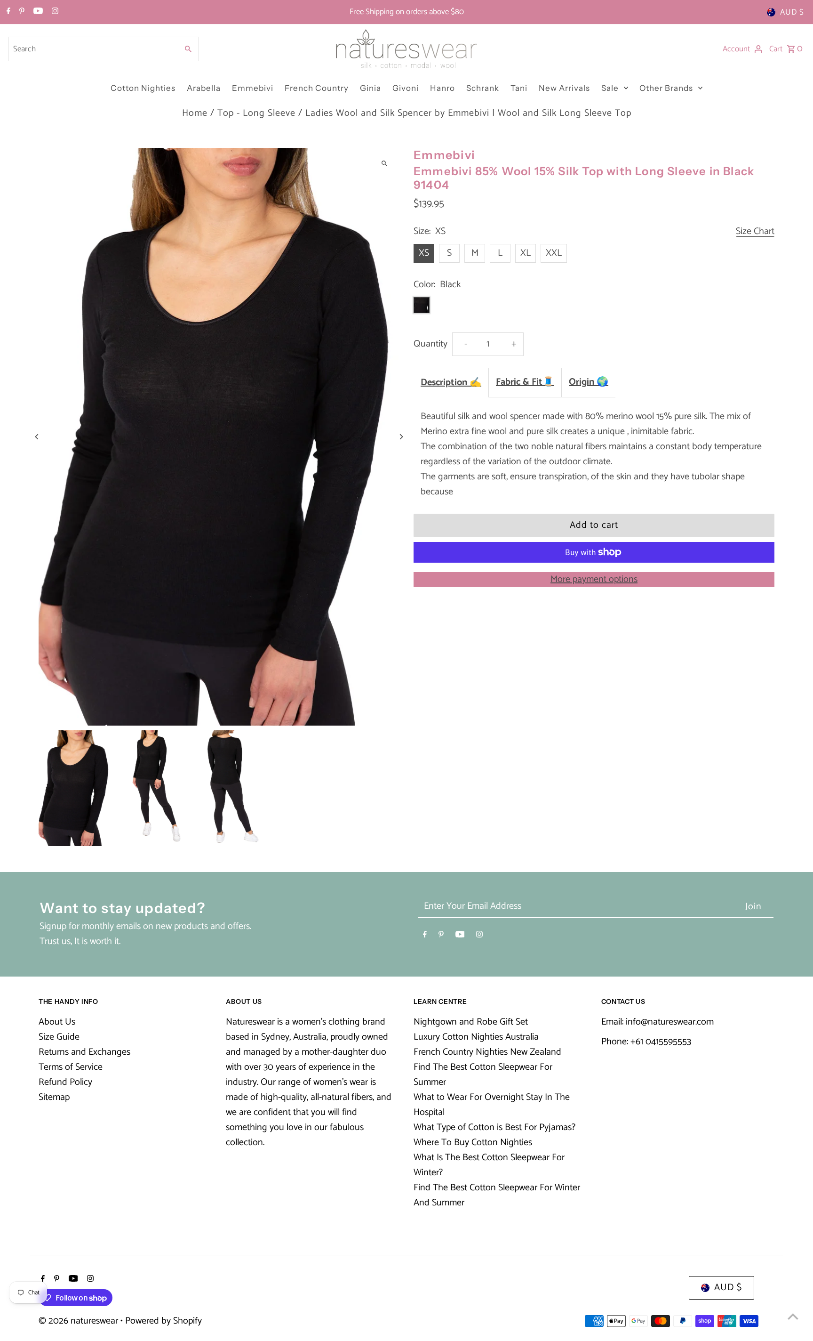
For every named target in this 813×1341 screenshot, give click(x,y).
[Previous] (37, 436)
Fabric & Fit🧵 (525, 382)
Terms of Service (71, 1067)
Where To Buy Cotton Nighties (473, 1142)
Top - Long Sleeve (256, 113)
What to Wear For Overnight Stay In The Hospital (492, 1105)
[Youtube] (37, 12)
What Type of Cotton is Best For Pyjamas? (494, 1127)
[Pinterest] (20, 12)
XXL (554, 253)
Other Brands (666, 88)
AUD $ (792, 12)
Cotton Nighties (143, 88)
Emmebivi (252, 88)
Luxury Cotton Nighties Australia (476, 1037)
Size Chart (755, 232)
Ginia (370, 88)
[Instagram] (53, 12)
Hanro (442, 88)
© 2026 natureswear (79, 1321)
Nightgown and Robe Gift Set (471, 1022)
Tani (518, 88)
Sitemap (54, 1097)
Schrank (482, 88)
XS (424, 253)
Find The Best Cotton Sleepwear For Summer (483, 1074)
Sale (610, 88)
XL (525, 253)
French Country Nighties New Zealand (487, 1052)
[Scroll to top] (793, 1316)
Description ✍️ (451, 382)
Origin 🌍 (588, 382)
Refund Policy (65, 1082)
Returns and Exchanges (84, 1052)
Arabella (204, 88)
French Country (317, 88)
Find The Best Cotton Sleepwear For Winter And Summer (497, 1195)
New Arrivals (564, 88)
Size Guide (59, 1037)
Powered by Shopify (163, 1321)
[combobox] (92, 49)
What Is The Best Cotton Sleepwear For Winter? (489, 1165)
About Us (57, 1022)
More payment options (594, 579)
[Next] (400, 436)
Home (194, 113)
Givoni (405, 88)
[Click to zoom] (384, 163)
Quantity (430, 344)
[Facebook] (7, 12)
